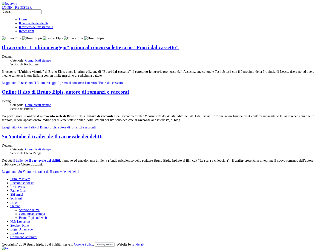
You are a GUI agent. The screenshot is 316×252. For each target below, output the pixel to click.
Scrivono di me (29, 210)
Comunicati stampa (38, 60)
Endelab (138, 244)
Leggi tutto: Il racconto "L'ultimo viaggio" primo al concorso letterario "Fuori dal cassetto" (63, 83)
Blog (13, 202)
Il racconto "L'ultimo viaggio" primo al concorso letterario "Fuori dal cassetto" (90, 47)
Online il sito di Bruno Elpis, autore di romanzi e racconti (65, 92)
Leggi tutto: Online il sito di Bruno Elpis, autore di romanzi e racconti (49, 127)
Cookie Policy (83, 244)
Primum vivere (20, 179)
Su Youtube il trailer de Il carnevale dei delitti (52, 136)
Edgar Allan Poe (21, 229)
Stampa (15, 206)
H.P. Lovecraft (20, 221)
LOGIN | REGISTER (17, 7)
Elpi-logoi (17, 233)
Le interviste (18, 187)
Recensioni (26, 31)
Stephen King (19, 225)
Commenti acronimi (23, 237)
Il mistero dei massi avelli (36, 27)
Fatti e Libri (18, 190)
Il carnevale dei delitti (33, 23)
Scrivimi (16, 198)
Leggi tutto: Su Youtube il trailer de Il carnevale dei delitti (40, 171)
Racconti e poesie (22, 183)
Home (23, 19)
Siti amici (16, 194)
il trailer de (36, 160)
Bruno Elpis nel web (33, 218)
